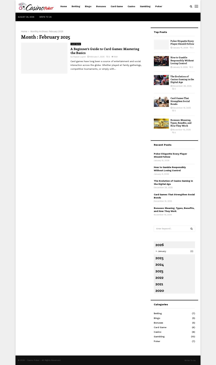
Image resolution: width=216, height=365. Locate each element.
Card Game (117, 6)
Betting (76, 6)
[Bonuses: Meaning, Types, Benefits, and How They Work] (161, 124)
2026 (159, 244)
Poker (158, 6)
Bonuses (101, 6)
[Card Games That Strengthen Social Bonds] (161, 102)
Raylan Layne (79, 57)
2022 (159, 277)
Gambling (145, 6)
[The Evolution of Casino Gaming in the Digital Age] (161, 80)
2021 (159, 283)
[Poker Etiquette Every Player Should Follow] (161, 45)
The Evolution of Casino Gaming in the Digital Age (182, 79)
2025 (159, 257)
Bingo (88, 6)
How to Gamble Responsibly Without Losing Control (182, 60)
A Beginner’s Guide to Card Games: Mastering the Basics (105, 51)
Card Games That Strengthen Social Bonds (180, 101)
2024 (159, 264)
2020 (159, 290)
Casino (131, 6)
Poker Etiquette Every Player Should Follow (182, 42)
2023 (159, 270)
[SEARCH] (191, 228)
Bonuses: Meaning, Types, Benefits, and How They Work (180, 122)
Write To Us (45, 17)
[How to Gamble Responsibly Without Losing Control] (161, 61)
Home (63, 6)
